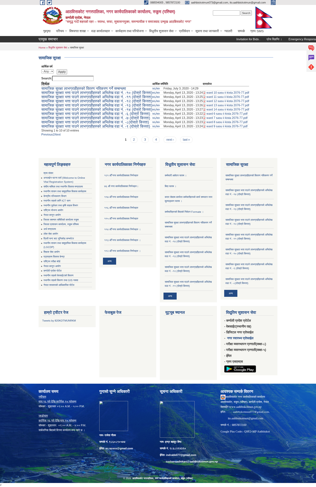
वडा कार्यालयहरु (100, 31)
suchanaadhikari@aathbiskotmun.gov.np (192, 461)
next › (170, 139)
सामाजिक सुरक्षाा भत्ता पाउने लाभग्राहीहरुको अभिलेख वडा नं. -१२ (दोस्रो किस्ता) (96, 101)
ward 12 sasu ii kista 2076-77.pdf (227, 101)
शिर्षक (45, 84)
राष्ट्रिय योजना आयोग (53, 210)
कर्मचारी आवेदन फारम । (176, 175)
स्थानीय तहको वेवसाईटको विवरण (59, 275)
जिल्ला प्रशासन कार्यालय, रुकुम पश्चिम (61, 224)
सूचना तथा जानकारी (207, 31)
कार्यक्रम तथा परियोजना (129, 31)
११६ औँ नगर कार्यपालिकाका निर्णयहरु (121, 207)
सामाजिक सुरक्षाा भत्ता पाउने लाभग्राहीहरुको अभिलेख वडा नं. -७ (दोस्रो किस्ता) (95, 118)
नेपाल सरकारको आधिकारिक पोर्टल (59, 284)
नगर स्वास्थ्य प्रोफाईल (240, 338)
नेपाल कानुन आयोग (52, 214)
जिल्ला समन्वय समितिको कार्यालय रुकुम (61, 219)
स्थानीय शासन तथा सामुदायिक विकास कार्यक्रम (65, 191)
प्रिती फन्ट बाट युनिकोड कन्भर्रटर (59, 238)
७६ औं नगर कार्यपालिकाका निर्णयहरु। (121, 186)
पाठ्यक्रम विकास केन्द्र (54, 256)
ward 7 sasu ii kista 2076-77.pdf (226, 117)
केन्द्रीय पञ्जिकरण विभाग (55, 196)
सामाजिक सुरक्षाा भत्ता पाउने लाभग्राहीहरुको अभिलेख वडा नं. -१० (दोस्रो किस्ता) (96, 93)
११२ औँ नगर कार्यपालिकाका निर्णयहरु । (122, 250)
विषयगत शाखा (77, 31)
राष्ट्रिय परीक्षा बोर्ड (52, 261)
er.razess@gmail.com (119, 448)
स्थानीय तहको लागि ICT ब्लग (57, 200)
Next (57, 134)
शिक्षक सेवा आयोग (52, 251)
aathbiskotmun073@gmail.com (251, 411)
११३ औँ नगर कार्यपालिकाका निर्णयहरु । (122, 240)
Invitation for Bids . (237, 39)
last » (186, 139)
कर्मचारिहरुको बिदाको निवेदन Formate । (184, 211)
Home (42, 47)
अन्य (110, 261)
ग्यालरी (228, 31)
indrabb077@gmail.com (181, 454)
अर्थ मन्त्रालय (50, 228)
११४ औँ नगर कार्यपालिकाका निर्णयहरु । (122, 229)
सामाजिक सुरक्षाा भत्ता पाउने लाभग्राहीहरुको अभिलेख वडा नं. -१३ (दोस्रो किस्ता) (96, 105)
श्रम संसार (48, 173)
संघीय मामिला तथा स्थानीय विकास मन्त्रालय (63, 186)
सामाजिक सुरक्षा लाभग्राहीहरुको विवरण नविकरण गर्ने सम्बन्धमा (83, 88)
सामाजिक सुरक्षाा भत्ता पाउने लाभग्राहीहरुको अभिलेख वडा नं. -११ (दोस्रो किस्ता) (96, 97)
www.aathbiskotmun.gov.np (245, 407)
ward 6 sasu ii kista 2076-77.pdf (226, 113)
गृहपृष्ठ (47, 31)
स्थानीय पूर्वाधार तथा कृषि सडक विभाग (61, 205)
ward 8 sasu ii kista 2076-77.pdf (226, 122)
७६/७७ (156, 88)
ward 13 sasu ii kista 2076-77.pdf (227, 105)
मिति (165, 83)
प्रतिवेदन (184, 31)
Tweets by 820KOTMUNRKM (59, 320)
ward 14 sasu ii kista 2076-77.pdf (227, 109)
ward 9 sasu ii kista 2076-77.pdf (226, 126)
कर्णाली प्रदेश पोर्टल (52, 270)
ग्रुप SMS (257, 31)
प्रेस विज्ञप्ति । (263, 39)
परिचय (60, 31)
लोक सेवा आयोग (51, 233)
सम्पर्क (241, 31)
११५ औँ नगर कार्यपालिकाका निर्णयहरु (121, 218)
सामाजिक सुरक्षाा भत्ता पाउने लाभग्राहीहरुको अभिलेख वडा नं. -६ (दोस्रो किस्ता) (95, 114)
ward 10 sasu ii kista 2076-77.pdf (227, 92)
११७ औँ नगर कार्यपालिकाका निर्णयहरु (121, 196)
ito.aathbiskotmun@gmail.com (245, 418)
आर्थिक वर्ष (46, 66)
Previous (47, 134)
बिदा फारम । (170, 186)
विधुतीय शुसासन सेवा (161, 31)
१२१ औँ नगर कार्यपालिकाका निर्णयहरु (121, 175)
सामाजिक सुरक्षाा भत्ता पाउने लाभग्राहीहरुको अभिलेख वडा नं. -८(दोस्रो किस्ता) (95, 122)
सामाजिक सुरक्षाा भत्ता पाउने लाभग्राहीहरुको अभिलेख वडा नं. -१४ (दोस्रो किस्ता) (96, 109)
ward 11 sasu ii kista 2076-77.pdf (227, 96)
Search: (46, 78)
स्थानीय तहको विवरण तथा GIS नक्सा (61, 280)
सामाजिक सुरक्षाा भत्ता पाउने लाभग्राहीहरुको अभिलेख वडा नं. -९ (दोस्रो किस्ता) (95, 126)
